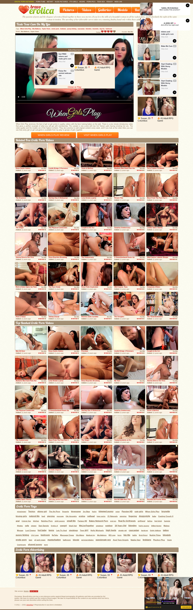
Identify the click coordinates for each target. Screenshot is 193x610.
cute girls (139, 511)
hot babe (42, 530)
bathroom (67, 540)
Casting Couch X (165, 516)
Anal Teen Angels (121, 540)
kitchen (36, 521)
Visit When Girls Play (98, 135)
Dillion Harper (156, 526)
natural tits (34, 516)
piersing (123, 516)
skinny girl (42, 511)
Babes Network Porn (98, 521)
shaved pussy (35, 544)
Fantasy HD (82, 521)
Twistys (31, 511)
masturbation (54, 540)
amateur (99, 526)
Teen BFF (84, 530)
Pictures (68, 9)
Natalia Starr (136, 540)
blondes (88, 29)
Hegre (82, 2)
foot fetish (158, 521)
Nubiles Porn (47, 521)
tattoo (166, 530)
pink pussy (60, 521)
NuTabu (55, 535)
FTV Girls (74, 2)
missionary (21, 512)
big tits (102, 29)
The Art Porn (54, 511)
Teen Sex (101, 2)
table (134, 535)
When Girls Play (25, 29)
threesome (76, 511)
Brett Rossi (143, 535)
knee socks (101, 516)
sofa (27, 526)
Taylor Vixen (46, 29)
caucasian (81, 29)
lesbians (63, 29)
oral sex (113, 521)
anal (18, 521)
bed (43, 516)
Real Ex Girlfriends (127, 521)
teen (30, 540)
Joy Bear (86, 512)
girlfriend (141, 521)
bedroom (109, 29)
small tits (71, 521)
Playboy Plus (159, 540)
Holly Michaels (97, 530)
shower (33, 526)
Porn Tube (40, 2)
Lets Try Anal (61, 530)
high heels (111, 530)
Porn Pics (91, 2)
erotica (82, 516)
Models (122, 9)
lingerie (65, 511)
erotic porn (55, 29)
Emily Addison (155, 530)
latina (149, 521)
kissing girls (21, 516)
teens (51, 530)
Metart (50, 2)
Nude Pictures (61, 2)
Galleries (104, 9)
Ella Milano (80, 535)
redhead (91, 516)
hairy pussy (144, 526)
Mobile (26, 591)
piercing (51, 516)
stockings (73, 530)
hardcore (144, 530)
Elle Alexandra (71, 516)
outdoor (109, 526)
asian (118, 512)
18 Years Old (120, 526)
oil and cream (39, 540)
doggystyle (144, 516)
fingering (133, 516)
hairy (94, 511)
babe (154, 516)
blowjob (167, 535)
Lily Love (35, 535)
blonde (76, 540)
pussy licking (71, 29)
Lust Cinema (30, 530)
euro (46, 545)
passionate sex (103, 540)
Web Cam (118, 2)
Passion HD (127, 511)
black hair (73, 526)
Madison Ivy (90, 535)
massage (60, 516)
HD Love (112, 535)
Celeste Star (26, 521)
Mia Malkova (36, 29)
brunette (95, 29)
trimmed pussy (106, 511)
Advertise (29, 605)
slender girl (122, 530)
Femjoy (109, 2)
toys (119, 535)
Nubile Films (155, 535)
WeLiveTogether (86, 526)
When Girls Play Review (53, 135)
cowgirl (63, 526)
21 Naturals (113, 516)
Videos (86, 9)
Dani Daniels (44, 526)
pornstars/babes (87, 540)
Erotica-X (54, 526)
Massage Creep (67, 535)
